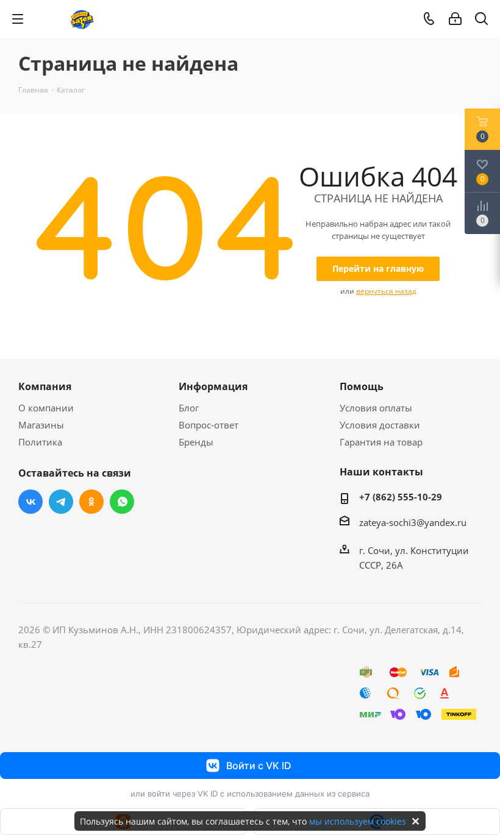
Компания (44, 386)
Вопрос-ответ (208, 425)
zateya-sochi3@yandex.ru (412, 522)
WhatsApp (122, 501)
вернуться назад (386, 291)
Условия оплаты (376, 408)
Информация (213, 386)
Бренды (196, 442)
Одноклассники (91, 501)
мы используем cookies (357, 821)
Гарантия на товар (381, 442)
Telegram (61, 501)
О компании (46, 408)
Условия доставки (380, 425)
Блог (189, 408)
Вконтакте (30, 501)
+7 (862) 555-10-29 (400, 497)
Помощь (362, 386)
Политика (40, 442)
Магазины (41, 425)
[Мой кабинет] (455, 19)
